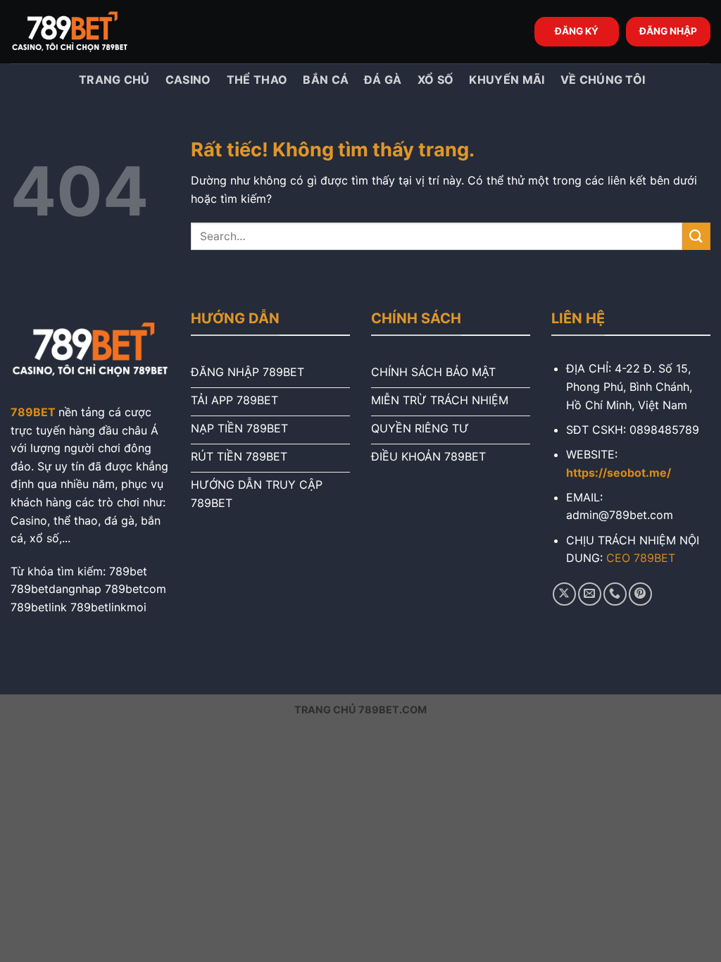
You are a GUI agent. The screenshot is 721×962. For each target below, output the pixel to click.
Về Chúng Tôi (603, 80)
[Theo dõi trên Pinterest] (640, 594)
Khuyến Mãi (506, 80)
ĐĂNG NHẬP (668, 31)
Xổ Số (436, 80)
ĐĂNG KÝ (576, 31)
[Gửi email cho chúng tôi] (589, 594)
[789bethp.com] (81, 31)
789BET (33, 412)
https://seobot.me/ (618, 473)
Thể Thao (257, 80)
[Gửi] (696, 236)
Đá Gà (383, 80)
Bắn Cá (326, 80)
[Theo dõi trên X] (564, 594)
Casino (188, 80)
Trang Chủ (113, 80)
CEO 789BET (640, 558)
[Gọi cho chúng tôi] (615, 594)
